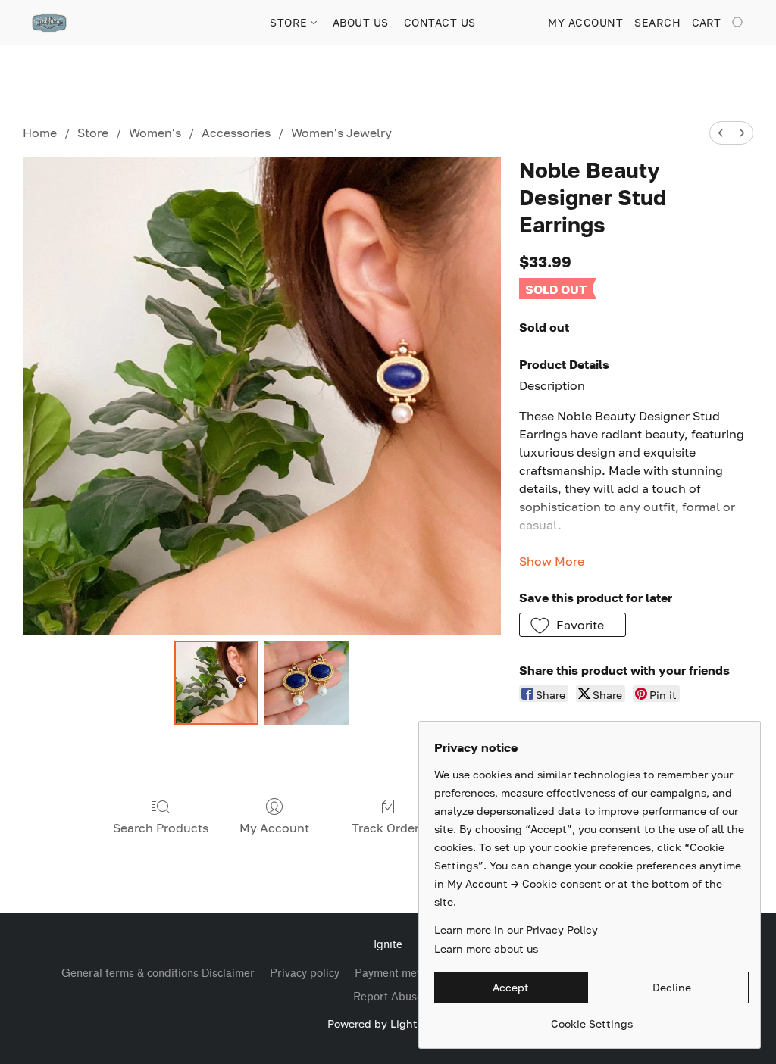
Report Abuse (388, 997)
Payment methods (400, 973)
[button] (49, 23)
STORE (290, 22)
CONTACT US (440, 22)
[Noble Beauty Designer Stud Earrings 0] (216, 683)
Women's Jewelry (341, 132)
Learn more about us (486, 948)
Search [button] (657, 22)
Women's (155, 132)
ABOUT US (361, 22)
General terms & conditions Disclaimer (158, 973)
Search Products (160, 827)
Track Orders (388, 827)
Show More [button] (551, 561)
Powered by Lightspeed (388, 1023)
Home (40, 132)
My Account (274, 827)
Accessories (236, 132)
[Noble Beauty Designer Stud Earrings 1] (306, 683)
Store (92, 132)
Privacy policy (305, 973)
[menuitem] (720, 133)
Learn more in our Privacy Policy (516, 929)
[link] (591, 1018)
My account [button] (585, 22)
